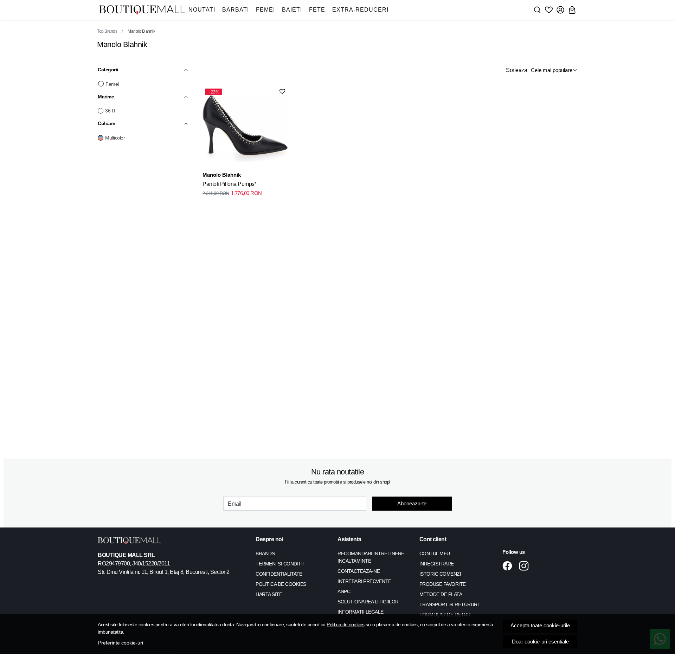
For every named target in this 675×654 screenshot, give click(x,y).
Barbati (235, 10)
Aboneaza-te (411, 503)
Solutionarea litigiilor (368, 601)
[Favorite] (549, 10)
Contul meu (434, 553)
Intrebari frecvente (364, 581)
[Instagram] (526, 565)
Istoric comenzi (440, 574)
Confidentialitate (279, 574)
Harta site (269, 594)
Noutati (201, 10)
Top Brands (107, 31)
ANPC (344, 591)
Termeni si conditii (280, 563)
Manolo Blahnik (221, 175)
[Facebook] (509, 565)
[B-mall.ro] (142, 10)
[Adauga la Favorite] (282, 91)
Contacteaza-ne (359, 571)
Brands (265, 553)
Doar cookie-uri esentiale (540, 642)
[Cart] (572, 10)
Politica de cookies (346, 624)
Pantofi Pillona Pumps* (229, 184)
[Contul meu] (560, 10)
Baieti (292, 10)
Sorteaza (516, 70)
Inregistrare (436, 563)
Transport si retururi (449, 604)
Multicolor (115, 138)
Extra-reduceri (360, 10)
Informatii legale (361, 612)
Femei (265, 10)
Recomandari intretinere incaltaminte (371, 557)
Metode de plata (440, 594)
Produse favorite (442, 584)
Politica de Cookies (281, 584)
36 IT (110, 111)
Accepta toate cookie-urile (540, 625)
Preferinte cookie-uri (120, 643)
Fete (317, 10)
